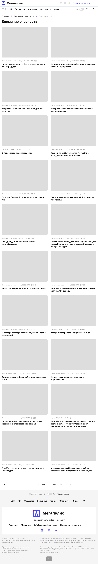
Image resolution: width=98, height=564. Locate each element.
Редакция (13, 525)
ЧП (10, 9)
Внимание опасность (24, 16)
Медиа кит (26, 525)
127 (43, 484)
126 (38, 484)
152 (71, 484)
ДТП (4, 9)
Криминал (32, 9)
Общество (20, 9)
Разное (53, 501)
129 (54, 484)
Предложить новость (81, 3)
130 (60, 484)
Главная (5, 16)
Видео (57, 9)
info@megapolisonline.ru (45, 525)
